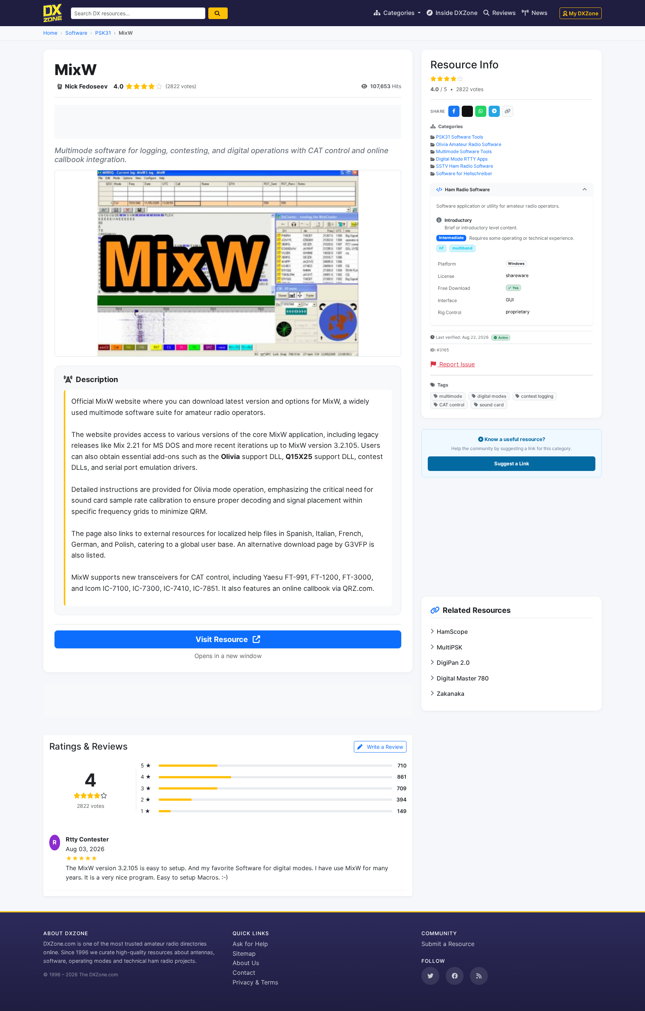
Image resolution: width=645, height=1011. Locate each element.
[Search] (218, 13)
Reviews (503, 12)
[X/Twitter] (467, 111)
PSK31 (103, 33)
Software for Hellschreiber (464, 173)
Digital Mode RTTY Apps (461, 159)
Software (76, 33)
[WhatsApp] (480, 111)
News (539, 12)
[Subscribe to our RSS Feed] (479, 976)
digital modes (491, 396)
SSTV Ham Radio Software (464, 166)
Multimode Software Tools (464, 151)
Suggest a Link (511, 463)
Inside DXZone (455, 12)
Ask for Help (250, 944)
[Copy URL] (507, 111)
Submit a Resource (447, 944)
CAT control (451, 404)
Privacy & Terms (255, 982)
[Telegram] (494, 111)
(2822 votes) (180, 86)
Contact (244, 972)
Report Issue (456, 364)
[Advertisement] (227, 122)
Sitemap (244, 953)
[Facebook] (453, 111)
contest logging (537, 396)
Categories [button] (399, 12)
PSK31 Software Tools (459, 137)
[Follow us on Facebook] (455, 976)
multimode (450, 396)
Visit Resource (223, 639)
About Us (246, 963)
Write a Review (384, 747)
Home (50, 33)
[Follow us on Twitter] (430, 976)
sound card (492, 404)
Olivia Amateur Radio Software (468, 144)
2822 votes (469, 89)
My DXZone (583, 13)
